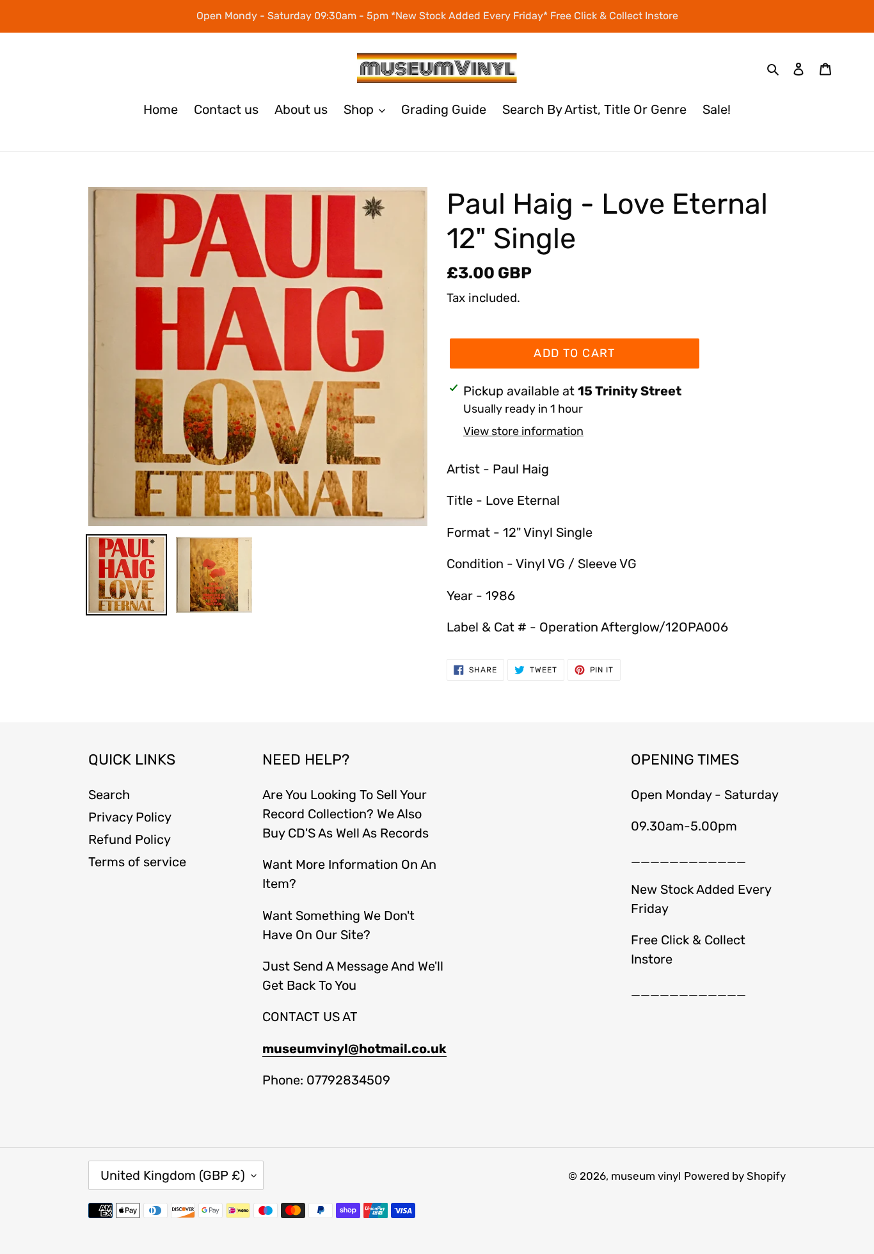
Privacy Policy (129, 817)
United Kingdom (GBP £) (172, 1175)
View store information (523, 431)
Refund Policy (129, 839)
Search (109, 794)
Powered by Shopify (735, 1176)
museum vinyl (646, 1176)
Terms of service (137, 861)
